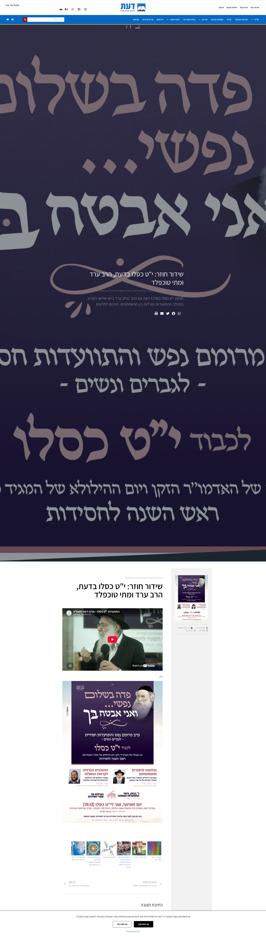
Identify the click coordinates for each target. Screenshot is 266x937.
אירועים (160, 19)
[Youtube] (8, 19)
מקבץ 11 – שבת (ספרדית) (156, 858)
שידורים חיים (148, 19)
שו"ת (256, 19)
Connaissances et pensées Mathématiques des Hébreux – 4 (94, 861)
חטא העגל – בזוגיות (140, 857)
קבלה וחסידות (189, 19)
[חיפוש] (25, 19)
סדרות (204, 19)
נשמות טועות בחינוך (109, 857)
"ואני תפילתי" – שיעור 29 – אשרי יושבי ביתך (78, 858)
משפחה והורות (217, 19)
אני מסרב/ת (122, 924)
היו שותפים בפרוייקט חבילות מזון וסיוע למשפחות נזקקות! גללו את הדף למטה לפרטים (124, 862)
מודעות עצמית (241, 19)
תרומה (221, 7)
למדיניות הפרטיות (133, 931)
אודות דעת (255, 7)
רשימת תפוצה (231, 7)
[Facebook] (13, 19)
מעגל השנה (175, 19)
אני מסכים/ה (143, 924)
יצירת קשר (244, 7)
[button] (179, 313)
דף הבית (160, 578)
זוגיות (229, 19)
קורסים (136, 19)
